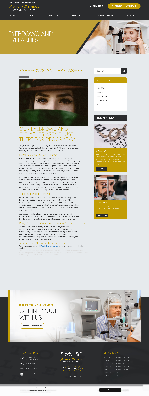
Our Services (102, 92)
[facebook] (63, 368)
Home (12, 15)
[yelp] (80, 368)
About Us (100, 88)
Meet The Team (103, 96)
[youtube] (75, 368)
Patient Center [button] (105, 15)
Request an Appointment (32, 326)
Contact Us (133, 15)
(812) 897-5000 (32, 363)
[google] (69, 368)
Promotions (78, 15)
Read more (100, 169)
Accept (110, 390)
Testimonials (102, 101)
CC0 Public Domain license (47, 246)
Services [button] (53, 15)
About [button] (31, 15)
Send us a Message (33, 374)
